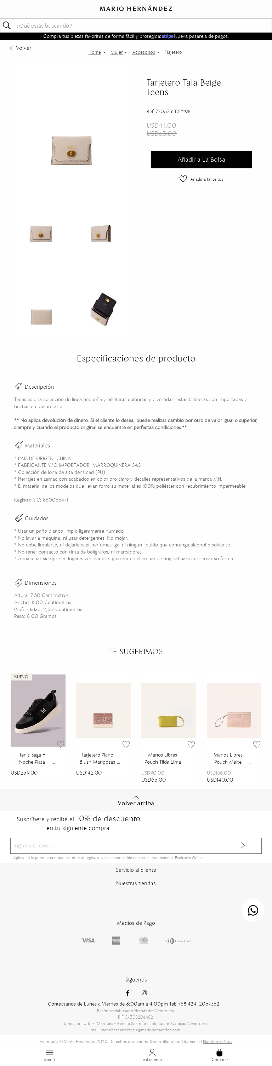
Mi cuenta (152, 1059)
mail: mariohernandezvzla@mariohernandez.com (135, 1029)
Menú (49, 1059)
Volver (23, 47)
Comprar (219, 1059)
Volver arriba (136, 803)
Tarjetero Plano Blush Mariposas (97, 758)
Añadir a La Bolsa (201, 159)
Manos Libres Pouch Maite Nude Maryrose (228, 759)
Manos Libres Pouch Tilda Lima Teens (162, 759)
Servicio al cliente (136, 870)
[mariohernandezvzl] (95, 52)
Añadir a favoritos (206, 179)
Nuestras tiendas (136, 883)
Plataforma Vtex (217, 1041)
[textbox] (136, 25)
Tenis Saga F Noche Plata (32, 758)
